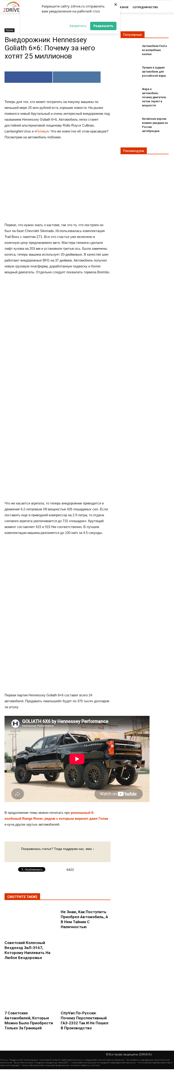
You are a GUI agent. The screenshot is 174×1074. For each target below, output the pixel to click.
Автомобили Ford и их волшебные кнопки (154, 50)
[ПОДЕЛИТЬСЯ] (28, 77)
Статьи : (4, 1059)
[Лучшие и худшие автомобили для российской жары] (130, 70)
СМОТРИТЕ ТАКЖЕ (22, 897)
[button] (165, 7)
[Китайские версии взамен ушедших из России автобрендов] (130, 121)
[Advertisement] (58, 349)
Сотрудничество (145, 7)
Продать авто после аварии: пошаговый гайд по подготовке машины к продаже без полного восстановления (66, 1059)
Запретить (78, 25)
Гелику (41, 131)
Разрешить (103, 25)
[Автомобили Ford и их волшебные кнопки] (130, 49)
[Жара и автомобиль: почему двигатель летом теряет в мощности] (130, 92)
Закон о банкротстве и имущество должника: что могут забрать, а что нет (60, 1065)
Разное (123, 7)
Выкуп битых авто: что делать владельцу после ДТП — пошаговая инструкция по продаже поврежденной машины (75, 1062)
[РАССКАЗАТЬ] (77, 77)
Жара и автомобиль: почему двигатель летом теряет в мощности (154, 97)
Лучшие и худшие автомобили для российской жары (154, 71)
